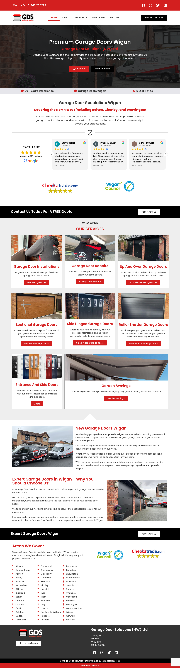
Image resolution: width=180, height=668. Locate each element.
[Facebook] (143, 5)
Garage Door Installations (36, 266)
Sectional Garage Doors (36, 324)
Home (54, 17)
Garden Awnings (116, 385)
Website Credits (90, 665)
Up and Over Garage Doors (143, 266)
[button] (166, 154)
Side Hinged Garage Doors (90, 323)
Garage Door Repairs (90, 266)
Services (79, 17)
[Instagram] (150, 5)
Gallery (114, 17)
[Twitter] (158, 5)
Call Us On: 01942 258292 (29, 5)
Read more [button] (59, 165)
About (65, 17)
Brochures (98, 17)
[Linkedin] (165, 5)
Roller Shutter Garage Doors (143, 324)
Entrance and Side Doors (37, 384)
